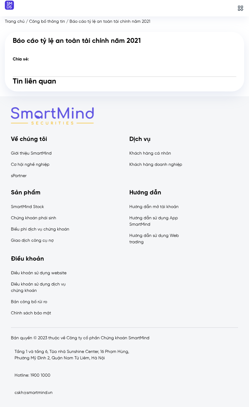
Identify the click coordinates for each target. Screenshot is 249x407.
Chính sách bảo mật (31, 313)
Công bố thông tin (47, 21)
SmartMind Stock (27, 207)
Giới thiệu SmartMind (31, 153)
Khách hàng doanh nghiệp (155, 164)
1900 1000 (40, 375)
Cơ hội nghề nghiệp (30, 164)
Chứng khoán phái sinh (33, 218)
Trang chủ (15, 21)
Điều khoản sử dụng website (39, 273)
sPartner (18, 176)
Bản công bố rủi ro (29, 302)
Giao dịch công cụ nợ (32, 240)
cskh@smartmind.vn (34, 393)
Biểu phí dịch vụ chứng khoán (40, 229)
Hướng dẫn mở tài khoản (154, 207)
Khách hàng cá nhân (150, 153)
